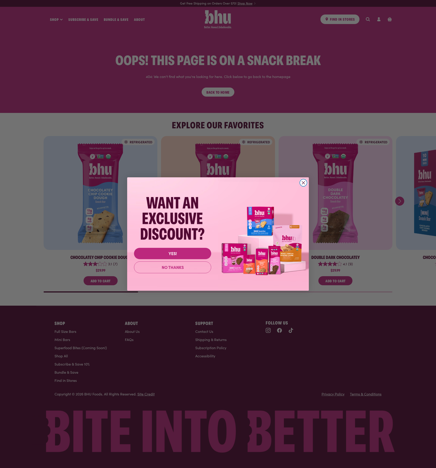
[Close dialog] (303, 182)
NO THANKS (173, 267)
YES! (172, 253)
